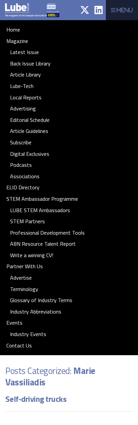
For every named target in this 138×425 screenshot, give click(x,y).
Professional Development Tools (47, 233)
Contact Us (19, 345)
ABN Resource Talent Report (43, 244)
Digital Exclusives (29, 154)
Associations (25, 176)
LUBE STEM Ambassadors (40, 210)
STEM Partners (27, 221)
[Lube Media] (29, 18)
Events (14, 323)
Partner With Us (24, 266)
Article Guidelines (29, 131)
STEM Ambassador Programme (42, 199)
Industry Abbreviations (35, 312)
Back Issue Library (30, 63)
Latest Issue (24, 52)
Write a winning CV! (31, 255)
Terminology (24, 289)
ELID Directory (23, 187)
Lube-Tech (21, 86)
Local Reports (26, 97)
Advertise (21, 278)
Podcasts (21, 165)
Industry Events (28, 334)
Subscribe (20, 142)
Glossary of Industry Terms (41, 300)
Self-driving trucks (35, 399)
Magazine (17, 41)
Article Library (25, 74)
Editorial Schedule (30, 120)
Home (13, 30)
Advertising (23, 108)
